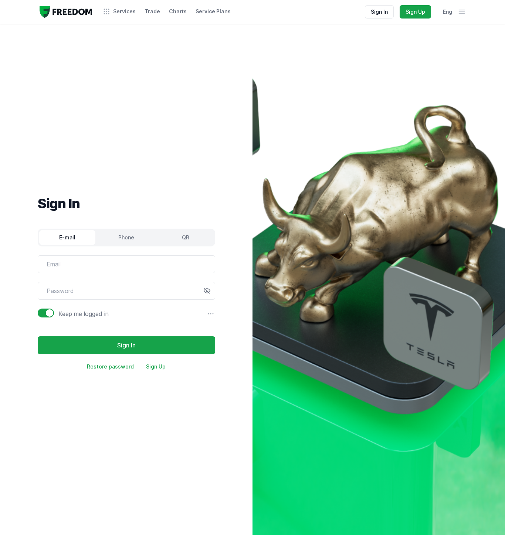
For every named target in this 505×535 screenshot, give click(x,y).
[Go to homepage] (66, 12)
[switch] (46, 313)
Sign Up (415, 12)
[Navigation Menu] (461, 12)
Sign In (379, 12)
